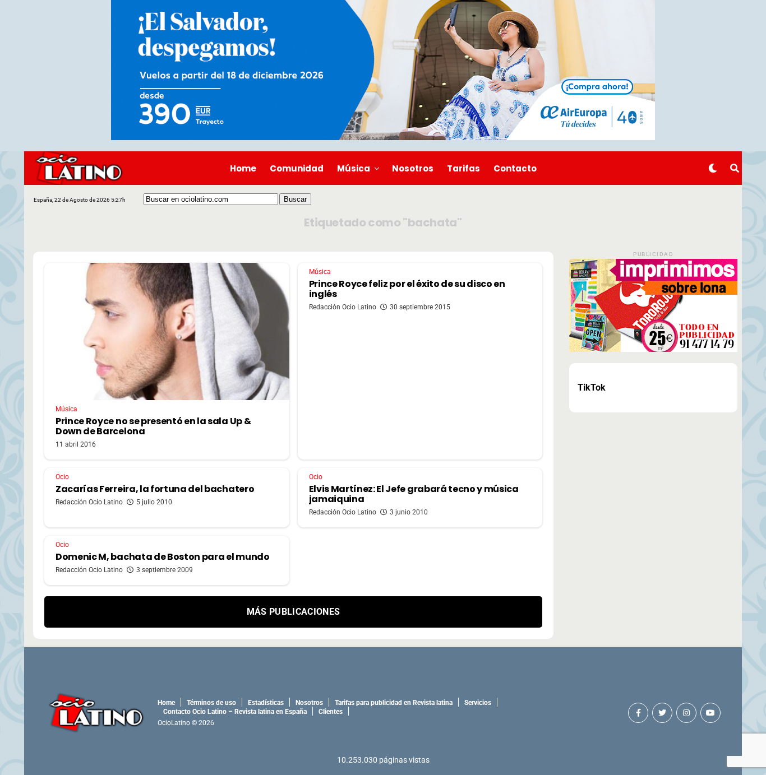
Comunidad (297, 168)
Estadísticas (266, 703)
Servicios (477, 703)
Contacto (515, 168)
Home (243, 168)
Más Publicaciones (293, 611)
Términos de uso (211, 703)
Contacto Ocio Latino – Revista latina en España (235, 712)
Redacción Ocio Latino (342, 307)
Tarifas (463, 168)
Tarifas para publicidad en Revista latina (394, 703)
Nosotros (412, 168)
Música (353, 168)
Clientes (331, 712)
